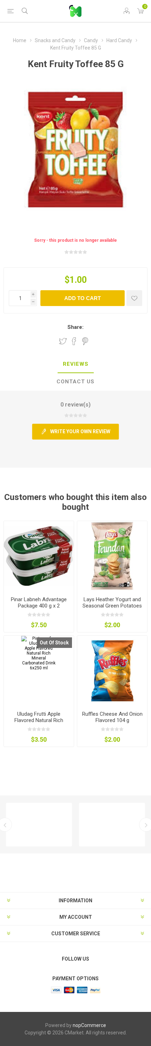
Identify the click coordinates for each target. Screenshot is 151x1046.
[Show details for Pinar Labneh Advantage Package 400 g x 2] (39, 556)
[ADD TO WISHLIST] (134, 298)
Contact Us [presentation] (75, 381)
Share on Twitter (63, 341)
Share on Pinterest (85, 341)
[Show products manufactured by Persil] (39, 824)
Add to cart (82, 298)
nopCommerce (89, 1025)
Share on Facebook (74, 341)
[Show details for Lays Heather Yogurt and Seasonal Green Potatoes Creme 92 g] (112, 556)
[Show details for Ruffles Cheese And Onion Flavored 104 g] (112, 671)
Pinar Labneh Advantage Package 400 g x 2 (39, 602)
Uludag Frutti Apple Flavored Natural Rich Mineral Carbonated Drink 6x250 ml (38, 723)
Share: (75, 327)
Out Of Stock (54, 642)
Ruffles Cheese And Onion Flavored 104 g (112, 717)
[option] (39, 824)
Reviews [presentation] (75, 364)
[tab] (75, 364)
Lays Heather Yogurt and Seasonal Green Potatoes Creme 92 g (112, 605)
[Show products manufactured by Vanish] (112, 824)
